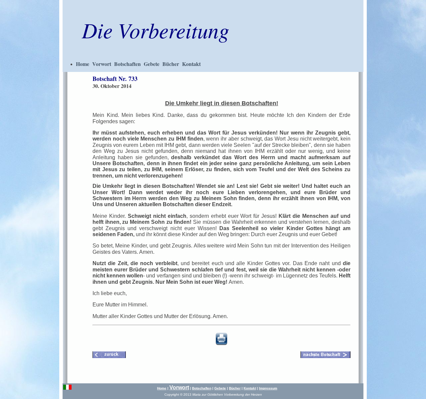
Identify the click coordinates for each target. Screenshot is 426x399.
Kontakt (191, 64)
